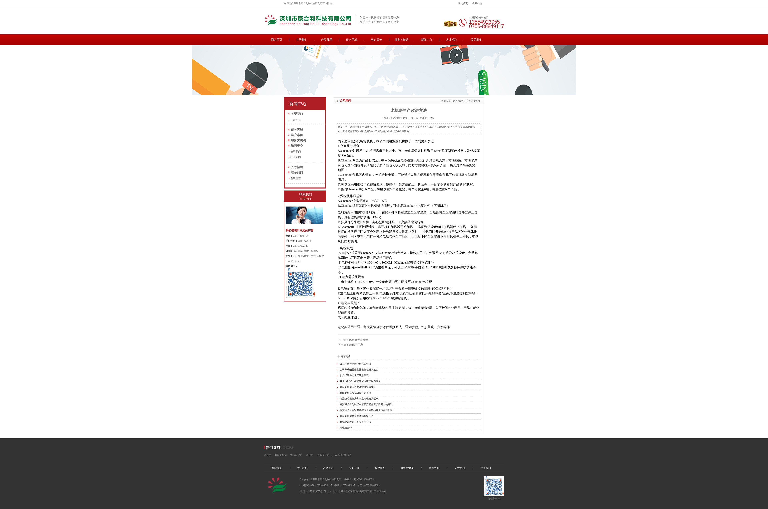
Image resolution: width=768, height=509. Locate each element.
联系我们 (476, 39)
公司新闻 (475, 100)
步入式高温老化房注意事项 (354, 375)
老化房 (267, 455)
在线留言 (295, 178)
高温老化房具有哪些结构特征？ (356, 416)
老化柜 (309, 455)
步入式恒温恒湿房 (342, 455)
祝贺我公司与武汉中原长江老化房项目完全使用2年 (367, 404)
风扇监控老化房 (359, 340)
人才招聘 (451, 39)
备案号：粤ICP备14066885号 (359, 479)
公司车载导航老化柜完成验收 (355, 363)
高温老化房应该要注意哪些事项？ (358, 387)
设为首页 (463, 3)
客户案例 (376, 39)
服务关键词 (402, 39)
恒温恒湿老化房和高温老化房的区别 (359, 398)
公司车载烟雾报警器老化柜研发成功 (359, 369)
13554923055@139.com (306, 250)
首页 (455, 100)
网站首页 (276, 39)
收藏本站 (477, 3)
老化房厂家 (356, 344)
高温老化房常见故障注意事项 (355, 392)
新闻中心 (426, 39)
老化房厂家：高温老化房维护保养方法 (360, 381)
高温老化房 (281, 455)
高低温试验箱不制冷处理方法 (355, 421)
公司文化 (295, 119)
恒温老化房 (296, 455)
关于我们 (301, 39)
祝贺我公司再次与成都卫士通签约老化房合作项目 (366, 410)
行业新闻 (295, 157)
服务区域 (351, 39)
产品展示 (326, 39)
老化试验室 (323, 455)
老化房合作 (346, 427)
